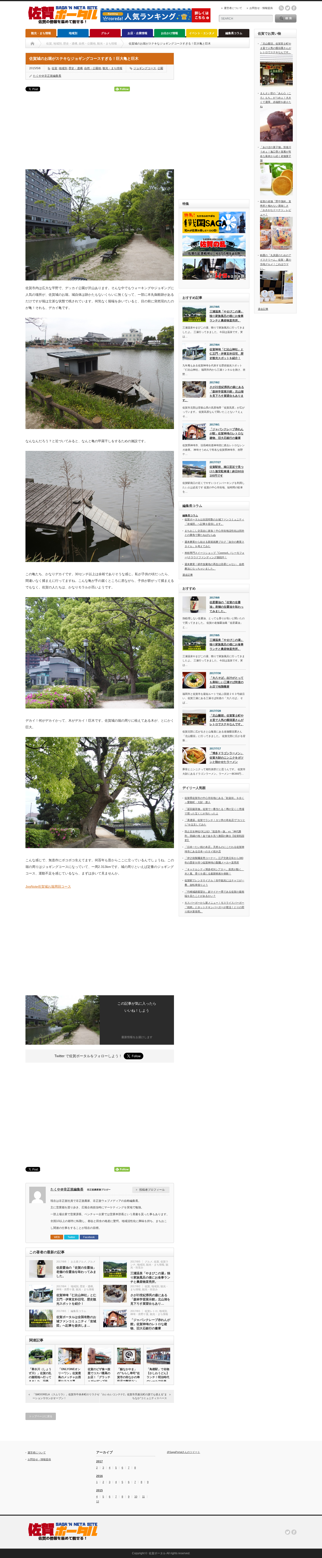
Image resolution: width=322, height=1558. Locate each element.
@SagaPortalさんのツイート (183, 1452)
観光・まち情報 (41, 33)
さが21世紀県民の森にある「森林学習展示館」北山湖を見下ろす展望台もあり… (150, 1299)
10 (135, 1496)
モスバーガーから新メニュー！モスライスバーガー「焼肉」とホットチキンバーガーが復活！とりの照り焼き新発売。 (214, 907)
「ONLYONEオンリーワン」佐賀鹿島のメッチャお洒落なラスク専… (69, 1375)
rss (281, 8)
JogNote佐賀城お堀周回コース (48, 886)
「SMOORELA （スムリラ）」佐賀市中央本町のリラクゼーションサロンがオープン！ (66, 1396)
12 (97, 1501)
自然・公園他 (92, 68)
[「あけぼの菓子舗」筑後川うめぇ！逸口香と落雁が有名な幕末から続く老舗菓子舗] (276, 194)
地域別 (73, 33)
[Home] (32, 43)
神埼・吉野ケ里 (65, 1289)
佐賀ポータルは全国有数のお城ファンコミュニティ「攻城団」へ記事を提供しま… (76, 1321)
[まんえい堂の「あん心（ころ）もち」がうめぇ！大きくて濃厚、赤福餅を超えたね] (276, 140)
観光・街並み (150, 1289)
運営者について (233, 8)
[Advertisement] (99, 132)
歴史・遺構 (76, 68)
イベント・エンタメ (202, 33)
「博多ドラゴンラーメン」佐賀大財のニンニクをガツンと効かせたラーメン (227, 758)
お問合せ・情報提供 (261, 8)
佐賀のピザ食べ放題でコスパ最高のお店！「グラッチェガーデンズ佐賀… (99, 1377)
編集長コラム (233, 33)
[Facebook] (294, 1532)
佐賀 (54, 68)
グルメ (105, 33)
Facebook (89, 1237)
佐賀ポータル (157, 1553)
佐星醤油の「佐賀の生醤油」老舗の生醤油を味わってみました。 (76, 1272)
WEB (57, 1237)
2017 (99, 1461)
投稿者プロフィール (152, 1189)
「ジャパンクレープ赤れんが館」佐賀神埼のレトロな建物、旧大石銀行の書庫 (150, 1324)
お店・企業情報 (137, 33)
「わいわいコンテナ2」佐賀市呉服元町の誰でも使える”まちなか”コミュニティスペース (133, 1396)
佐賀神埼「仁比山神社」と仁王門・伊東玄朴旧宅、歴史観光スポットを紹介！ (76, 1299)
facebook (294, 8)
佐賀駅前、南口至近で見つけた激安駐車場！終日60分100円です (227, 471)
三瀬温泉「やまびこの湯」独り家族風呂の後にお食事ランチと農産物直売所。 (150, 1277)
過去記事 (187, 574)
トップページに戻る (40, 1416)
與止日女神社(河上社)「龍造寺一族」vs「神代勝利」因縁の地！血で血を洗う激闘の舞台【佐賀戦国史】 (214, 836)
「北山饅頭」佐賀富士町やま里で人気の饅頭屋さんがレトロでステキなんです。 (227, 720)
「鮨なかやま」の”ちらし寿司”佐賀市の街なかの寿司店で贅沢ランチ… (128, 1377)
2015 (99, 1490)
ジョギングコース (144, 68)
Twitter (71, 1237)
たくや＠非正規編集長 (47, 75)
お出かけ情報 (169, 33)
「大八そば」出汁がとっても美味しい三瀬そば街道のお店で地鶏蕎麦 (227, 682)
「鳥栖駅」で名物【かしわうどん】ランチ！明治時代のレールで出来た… (158, 1377)
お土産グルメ (78, 1261)
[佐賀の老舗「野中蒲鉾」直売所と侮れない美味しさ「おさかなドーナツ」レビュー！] (276, 248)
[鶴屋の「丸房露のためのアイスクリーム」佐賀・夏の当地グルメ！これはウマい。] (276, 302)
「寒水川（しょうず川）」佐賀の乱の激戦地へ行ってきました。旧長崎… (40, 1377)
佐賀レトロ (151, 1311)
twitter (287, 8)
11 (143, 1496)
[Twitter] (287, 1532)
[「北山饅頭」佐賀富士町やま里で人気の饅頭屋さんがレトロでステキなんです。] (276, 86)
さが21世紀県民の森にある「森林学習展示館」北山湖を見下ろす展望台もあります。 (213, 393)
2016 (99, 1476)
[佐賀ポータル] (63, 22)
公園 (160, 68)
